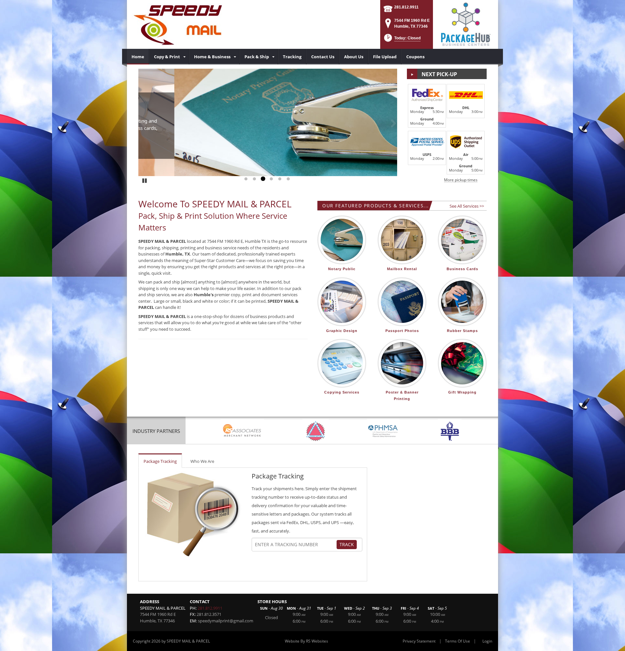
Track (347, 544)
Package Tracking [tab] (160, 461)
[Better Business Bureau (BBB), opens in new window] (450, 431)
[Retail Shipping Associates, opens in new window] (242, 431)
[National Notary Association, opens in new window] (315, 431)
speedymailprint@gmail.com (225, 621)
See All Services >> (467, 206)
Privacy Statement (419, 641)
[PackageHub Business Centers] (465, 24)
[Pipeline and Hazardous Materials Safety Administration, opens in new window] (383, 431)
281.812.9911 (406, 7)
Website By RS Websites (306, 641)
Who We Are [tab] (202, 461)
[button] (402, 40)
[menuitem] (138, 56)
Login (487, 641)
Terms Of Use (457, 641)
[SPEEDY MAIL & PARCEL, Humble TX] (177, 24)
